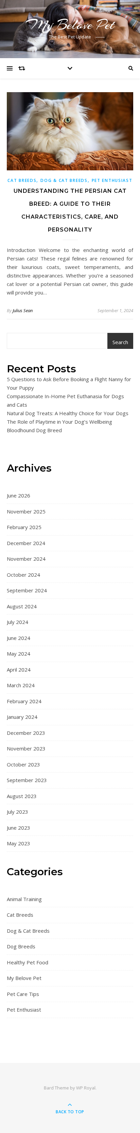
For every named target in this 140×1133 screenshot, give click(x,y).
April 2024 (19, 669)
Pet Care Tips (23, 994)
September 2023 (27, 780)
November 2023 (26, 748)
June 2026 (18, 495)
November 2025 (26, 511)
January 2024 (22, 716)
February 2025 (24, 527)
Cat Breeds (21, 180)
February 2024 (24, 701)
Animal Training (24, 899)
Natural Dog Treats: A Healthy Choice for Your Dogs (67, 413)
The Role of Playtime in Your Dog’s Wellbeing (59, 421)
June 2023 (18, 827)
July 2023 (17, 811)
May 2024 (18, 653)
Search (120, 342)
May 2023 (18, 843)
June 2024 (18, 638)
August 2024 (22, 606)
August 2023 (22, 796)
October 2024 (23, 574)
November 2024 (26, 558)
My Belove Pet (70, 24)
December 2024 (26, 543)
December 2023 (26, 732)
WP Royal (85, 1088)
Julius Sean (23, 310)
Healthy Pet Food (27, 962)
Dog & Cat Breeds (63, 180)
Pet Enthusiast (112, 180)
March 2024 (21, 685)
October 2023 (23, 764)
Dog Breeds (21, 946)
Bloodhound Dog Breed (34, 430)
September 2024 (27, 590)
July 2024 (17, 622)
